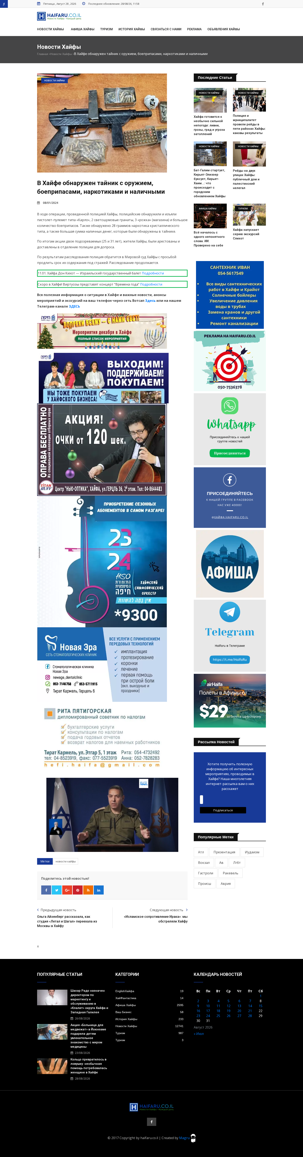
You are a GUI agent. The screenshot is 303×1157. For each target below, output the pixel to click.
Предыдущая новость (58, 910)
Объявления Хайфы (223, 29)
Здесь (150, 300)
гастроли (205, 873)
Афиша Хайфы (82, 29)
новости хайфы (66, 861)
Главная (42, 54)
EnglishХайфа (149, 991)
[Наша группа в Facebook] (263, 4)
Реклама (194, 29)
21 (250, 1011)
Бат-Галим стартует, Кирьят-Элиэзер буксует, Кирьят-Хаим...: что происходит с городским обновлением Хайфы (209, 183)
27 (239, 1016)
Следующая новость (167, 910)
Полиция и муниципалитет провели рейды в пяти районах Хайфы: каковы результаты (249, 124)
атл (201, 852)
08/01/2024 (50, 203)
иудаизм (252, 852)
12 (228, 1006)
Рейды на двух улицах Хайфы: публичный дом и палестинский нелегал (246, 179)
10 (208, 1006)
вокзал (204, 862)
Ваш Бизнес (149, 1012)
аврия (226, 883)
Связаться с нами (166, 29)
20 (239, 1011)
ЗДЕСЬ (74, 306)
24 (208, 1016)
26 (228, 1016)
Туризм (106, 29)
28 (250, 1016)
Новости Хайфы (50, 29)
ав (221, 862)
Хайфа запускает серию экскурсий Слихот (246, 234)
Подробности (153, 273)
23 (198, 1016)
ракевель (230, 873)
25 (218, 1016)
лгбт (237, 862)
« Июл (199, 1033)
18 (218, 1011)
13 (239, 1006)
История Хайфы (132, 29)
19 (228, 1011)
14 (250, 1006)
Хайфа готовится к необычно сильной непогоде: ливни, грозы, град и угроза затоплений (209, 125)
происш (204, 883)
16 (198, 1011)
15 (260, 1006)
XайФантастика (149, 998)
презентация (224, 852)
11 (218, 1006)
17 (208, 1011)
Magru (184, 1138)
